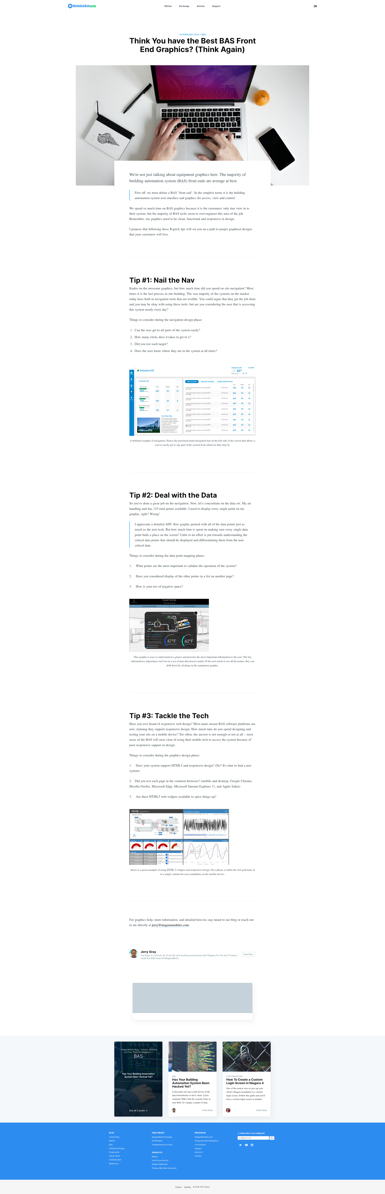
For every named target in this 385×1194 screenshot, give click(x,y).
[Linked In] (252, 1145)
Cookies (187, 1187)
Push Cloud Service (160, 1160)
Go (272, 1138)
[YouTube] (246, 1145)
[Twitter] (240, 1145)
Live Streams (200, 1144)
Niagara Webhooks (160, 1164)
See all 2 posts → (138, 1110)
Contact (198, 1156)
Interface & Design (117, 1148)
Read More (248, 954)
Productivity (114, 1152)
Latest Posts (114, 1137)
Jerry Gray (148, 952)
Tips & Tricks (114, 1156)
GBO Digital (205, 1187)
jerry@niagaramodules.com (170, 925)
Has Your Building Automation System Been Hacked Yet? (138, 1075)
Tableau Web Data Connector (164, 1168)
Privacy (178, 1187)
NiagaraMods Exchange (162, 1137)
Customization (115, 1160)
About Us (198, 1152)
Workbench (114, 1163)
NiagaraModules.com (204, 1137)
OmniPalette (157, 1141)
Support (216, 6)
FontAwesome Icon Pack (162, 1144)
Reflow (168, 6)
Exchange (184, 6)
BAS (204, 34)
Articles (201, 6)
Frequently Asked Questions (206, 1141)
